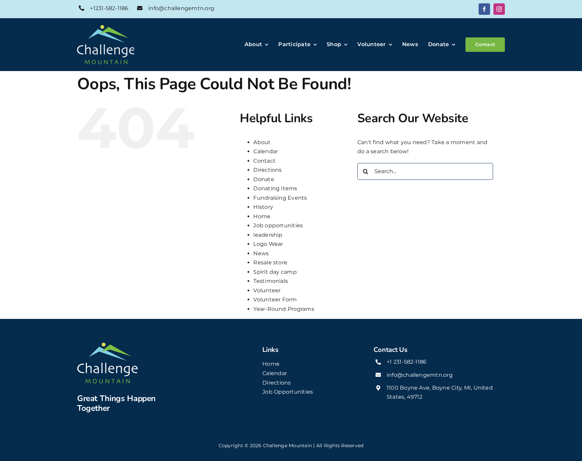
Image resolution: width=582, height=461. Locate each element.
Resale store (270, 262)
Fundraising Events (280, 198)
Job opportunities (278, 225)
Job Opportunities (287, 392)
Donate (263, 179)
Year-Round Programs (283, 309)
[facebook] (484, 9)
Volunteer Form (275, 299)
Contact (264, 161)
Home (261, 216)
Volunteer (267, 290)
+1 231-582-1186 (407, 362)
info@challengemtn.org (181, 8)
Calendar (265, 151)
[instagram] (499, 9)
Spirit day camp (275, 272)
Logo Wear (268, 244)
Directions (267, 170)
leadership (267, 235)
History (263, 207)
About (261, 142)
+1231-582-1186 (109, 8)
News (261, 253)
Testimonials (270, 281)
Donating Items (275, 188)
